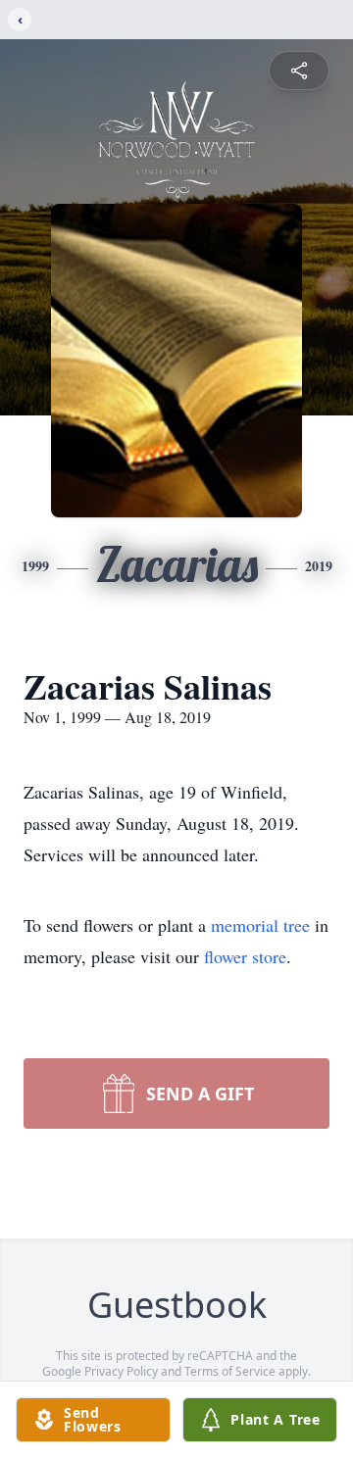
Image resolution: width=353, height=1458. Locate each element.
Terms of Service (230, 1371)
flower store (245, 956)
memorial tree (260, 925)
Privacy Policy (121, 1371)
